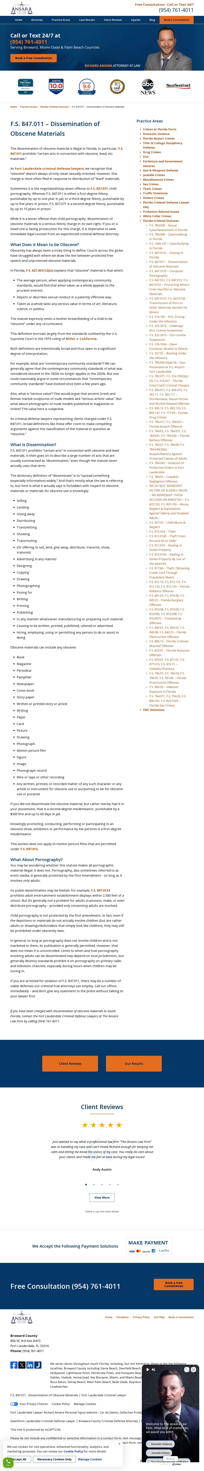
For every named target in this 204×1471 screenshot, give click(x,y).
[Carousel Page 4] (110, 1185)
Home (18, 20)
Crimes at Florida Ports (159, 129)
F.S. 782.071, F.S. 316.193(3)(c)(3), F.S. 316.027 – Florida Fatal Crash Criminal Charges (169, 380)
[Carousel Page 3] (102, 1185)
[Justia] (37, 1365)
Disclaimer (123, 1317)
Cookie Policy (61, 1404)
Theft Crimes (152, 189)
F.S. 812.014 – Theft (162, 531)
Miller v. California (81, 339)
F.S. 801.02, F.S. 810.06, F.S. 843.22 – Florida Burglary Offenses (167, 600)
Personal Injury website (81, 1412)
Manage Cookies (85, 1404)
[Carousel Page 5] (118, 1185)
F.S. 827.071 (99, 188)
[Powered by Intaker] (177, 1464)
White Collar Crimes (157, 216)
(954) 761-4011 (176, 10)
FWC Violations (153, 710)
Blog (152, 20)
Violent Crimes (153, 198)
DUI (145, 157)
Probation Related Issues (161, 212)
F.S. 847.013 (29, 849)
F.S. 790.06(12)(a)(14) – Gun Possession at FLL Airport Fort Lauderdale (167, 367)
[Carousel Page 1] (86, 1185)
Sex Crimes (151, 184)
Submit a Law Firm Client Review (102, 1211)
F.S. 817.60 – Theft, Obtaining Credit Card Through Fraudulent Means (169, 572)
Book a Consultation (176, 20)
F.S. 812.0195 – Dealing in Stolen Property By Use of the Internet (167, 558)
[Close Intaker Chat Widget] (193, 1369)
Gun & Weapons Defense (160, 170)
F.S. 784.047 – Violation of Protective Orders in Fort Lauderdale (166, 467)
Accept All (19, 1459)
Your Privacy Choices (34, 1404)
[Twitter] (22, 1365)
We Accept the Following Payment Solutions (75, 1246)
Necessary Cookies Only (54, 1459)
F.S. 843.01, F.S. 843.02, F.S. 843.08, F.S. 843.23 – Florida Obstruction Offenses (167, 632)
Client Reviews (113, 20)
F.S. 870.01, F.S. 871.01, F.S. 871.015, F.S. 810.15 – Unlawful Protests (167, 664)
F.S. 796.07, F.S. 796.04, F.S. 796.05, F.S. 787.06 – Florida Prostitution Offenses (167, 677)
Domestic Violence (156, 134)
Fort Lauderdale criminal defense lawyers (49, 168)
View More (102, 1197)
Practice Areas (61, 20)
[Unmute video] (147, 1369)
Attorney (37, 20)
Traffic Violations (155, 193)
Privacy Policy (141, 1317)
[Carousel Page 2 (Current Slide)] (94, 1185)
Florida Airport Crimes (159, 138)
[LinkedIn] (29, 1365)
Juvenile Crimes (154, 175)
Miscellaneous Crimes (158, 179)
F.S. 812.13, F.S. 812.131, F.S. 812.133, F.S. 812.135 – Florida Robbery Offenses (169, 586)
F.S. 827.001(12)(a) (39, 270)
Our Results (134, 1063)
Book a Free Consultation (33, 58)
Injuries (135, 20)
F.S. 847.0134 (100, 890)
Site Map (159, 1317)
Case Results (87, 20)
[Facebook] (14, 1365)
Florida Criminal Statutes (54, 106)
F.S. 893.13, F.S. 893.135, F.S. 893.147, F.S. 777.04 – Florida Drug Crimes (168, 412)
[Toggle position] (186, 1369)
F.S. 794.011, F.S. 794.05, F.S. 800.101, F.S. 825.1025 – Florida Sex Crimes (167, 700)
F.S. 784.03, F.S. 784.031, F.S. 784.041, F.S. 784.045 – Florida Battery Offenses (169, 435)
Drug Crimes (152, 152)
